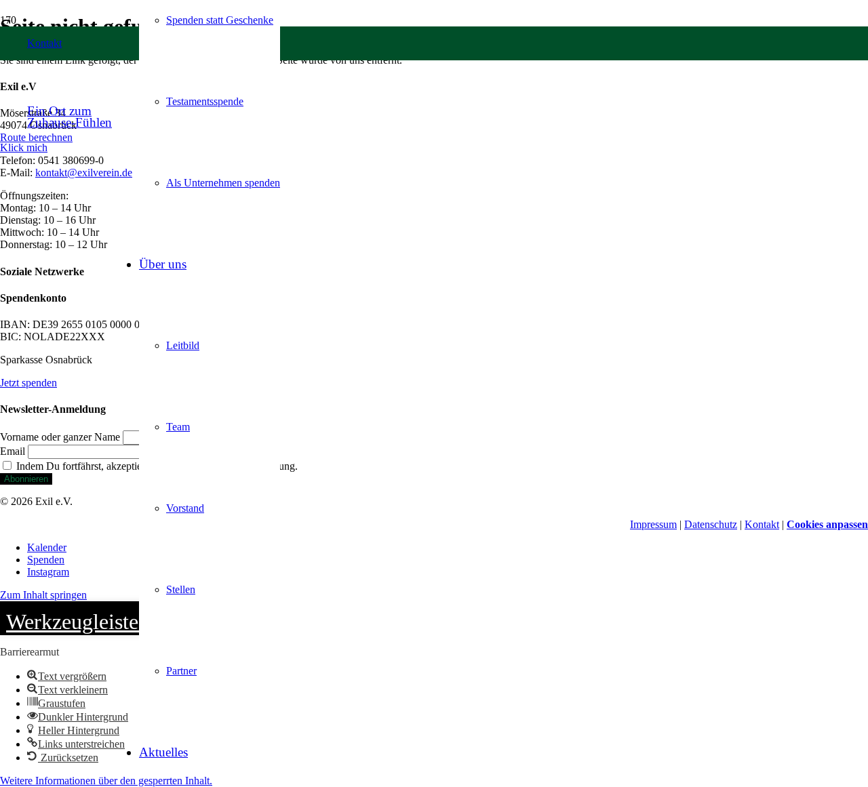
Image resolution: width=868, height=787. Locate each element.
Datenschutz (710, 524)
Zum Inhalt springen (43, 595)
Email (12, 451)
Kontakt (762, 524)
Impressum (653, 524)
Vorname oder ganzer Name (60, 437)
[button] (23, 147)
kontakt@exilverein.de (83, 172)
